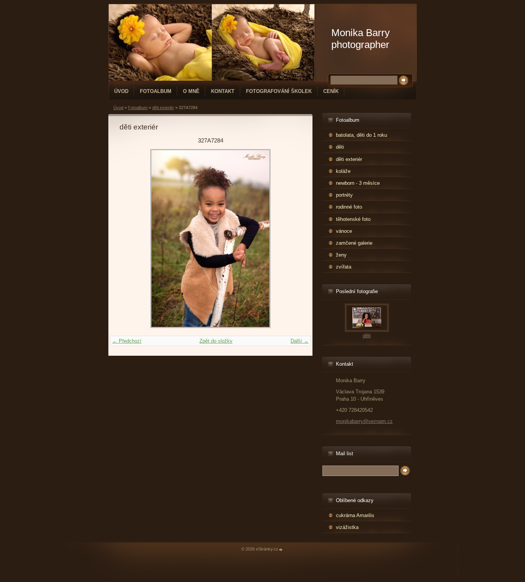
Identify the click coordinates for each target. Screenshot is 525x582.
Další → (300, 341)
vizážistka (347, 527)
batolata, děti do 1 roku (361, 135)
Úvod (121, 91)
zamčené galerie (354, 243)
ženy (341, 255)
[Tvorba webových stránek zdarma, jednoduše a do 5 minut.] (281, 549)
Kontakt (222, 91)
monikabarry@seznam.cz (364, 421)
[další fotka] (288, 238)
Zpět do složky (216, 341)
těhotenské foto (353, 219)
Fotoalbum (155, 91)
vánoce (344, 231)
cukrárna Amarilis (355, 515)
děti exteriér (163, 107)
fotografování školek (279, 91)
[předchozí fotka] (132, 238)
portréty (344, 195)
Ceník (331, 91)
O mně (191, 91)
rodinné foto (349, 207)
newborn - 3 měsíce (358, 183)
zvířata (343, 267)
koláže (343, 171)
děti (340, 147)
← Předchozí (126, 341)
